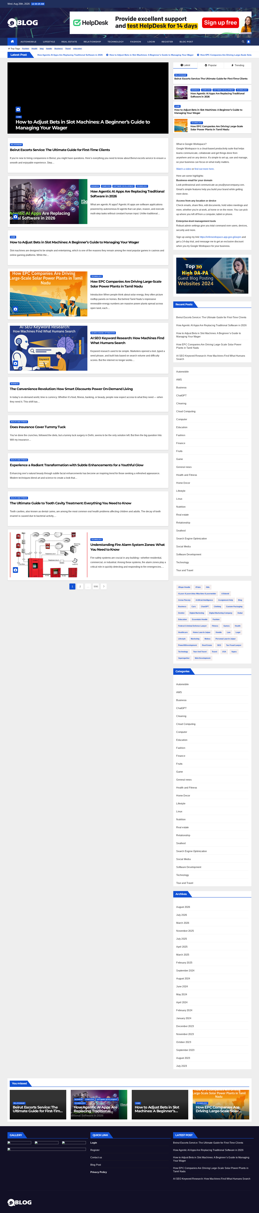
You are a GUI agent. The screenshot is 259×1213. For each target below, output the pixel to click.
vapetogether (184, 658)
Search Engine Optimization (103, 333)
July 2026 (181, 915)
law (228, 632)
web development (202, 658)
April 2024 (182, 1002)
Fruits (179, 451)
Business (59, 49)
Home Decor (183, 483)
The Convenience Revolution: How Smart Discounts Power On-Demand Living (71, 389)
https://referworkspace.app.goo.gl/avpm (220, 237)
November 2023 (185, 1034)
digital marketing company (220, 613)
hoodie (49, 49)
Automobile (28, 41)
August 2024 (183, 978)
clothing (217, 607)
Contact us (96, 1157)
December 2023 (185, 1026)
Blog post (186, 41)
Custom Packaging (234, 607)
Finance (180, 443)
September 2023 (185, 1050)
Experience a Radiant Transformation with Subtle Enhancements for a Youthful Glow (76, 465)
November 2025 (185, 931)
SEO (219, 645)
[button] (243, 41)
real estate (207, 645)
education (77, 49)
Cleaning (181, 403)
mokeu (207, 639)
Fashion (135, 41)
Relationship (92, 41)
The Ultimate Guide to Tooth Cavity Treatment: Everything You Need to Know (70, 503)
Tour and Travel (184, 570)
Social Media (183, 546)
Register (167, 41)
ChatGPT (181, 395)
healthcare (183, 632)
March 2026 (182, 923)
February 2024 (184, 1010)
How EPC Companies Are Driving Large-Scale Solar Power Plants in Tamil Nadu (82, 124)
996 (96, 586)
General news (183, 467)
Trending (239, 65)
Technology (116, 41)
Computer (206, 90)
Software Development (223, 90)
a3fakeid (225, 594)
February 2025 (184, 962)
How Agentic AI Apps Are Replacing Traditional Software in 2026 (211, 325)
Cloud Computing (185, 411)
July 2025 (181, 939)
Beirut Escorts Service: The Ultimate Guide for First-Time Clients (210, 78)
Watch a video (183, 169)
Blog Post (95, 1165)
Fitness (215, 626)
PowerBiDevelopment (187, 645)
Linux (179, 499)
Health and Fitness (19, 422)
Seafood (180, 530)
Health (34, 49)
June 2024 (182, 986)
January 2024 (183, 1018)
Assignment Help (225, 600)
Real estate (69, 41)
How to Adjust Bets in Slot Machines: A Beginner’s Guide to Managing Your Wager (74, 242)
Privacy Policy (98, 1172)
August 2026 (183, 907)
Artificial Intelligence (204, 600)
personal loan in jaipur (226, 639)
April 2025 (182, 946)
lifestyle (182, 639)
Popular (212, 65)
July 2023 (181, 1066)
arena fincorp (184, 600)
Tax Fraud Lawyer (233, 645)
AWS (179, 379)
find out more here (204, 169)
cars (194, 607)
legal (238, 632)
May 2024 (181, 994)
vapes (234, 652)
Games (226, 626)
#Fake (198, 587)
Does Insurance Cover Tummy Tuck (37, 427)
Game (177, 106)
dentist (181, 613)
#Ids (208, 587)
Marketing (195, 639)
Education (181, 427)
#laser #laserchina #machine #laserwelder (197, 594)
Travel (68, 49)
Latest (187, 65)
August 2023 (183, 1058)
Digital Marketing (197, 613)
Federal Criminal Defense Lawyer (192, 626)
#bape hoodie (184, 587)
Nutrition (181, 507)
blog (41, 49)
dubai (240, 613)
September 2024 (185, 970)
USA (224, 652)
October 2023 (183, 1042)
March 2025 (182, 954)
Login (151, 41)
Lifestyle (49, 41)
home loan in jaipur (201, 632)
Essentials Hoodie (199, 619)
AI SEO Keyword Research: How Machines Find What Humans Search (211, 1178)
